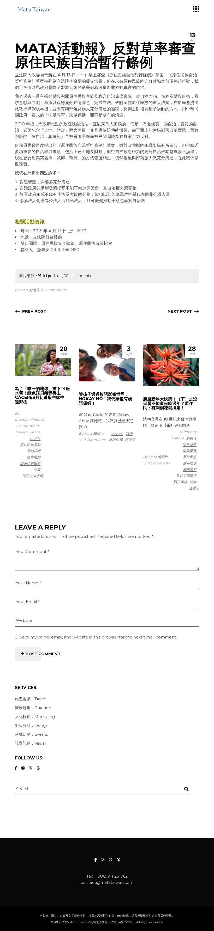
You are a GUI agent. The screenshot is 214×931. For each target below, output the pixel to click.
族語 (129, 433)
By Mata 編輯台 (91, 433)
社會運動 (33, 457)
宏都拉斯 (33, 451)
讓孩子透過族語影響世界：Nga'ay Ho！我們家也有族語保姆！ (105, 399)
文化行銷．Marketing (35, 716)
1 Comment (29, 426)
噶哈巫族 (190, 444)
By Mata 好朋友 (27, 290)
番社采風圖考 (186, 475)
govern (21, 432)
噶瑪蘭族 (190, 450)
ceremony (188, 432)
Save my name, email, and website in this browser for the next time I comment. (98, 637)
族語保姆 (115, 439)
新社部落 (190, 457)
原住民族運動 (30, 444)
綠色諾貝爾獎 (30, 463)
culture (178, 438)
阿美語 (130, 439)
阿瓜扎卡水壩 (33, 476)
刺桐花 (191, 438)
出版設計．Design (31, 725)
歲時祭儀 (190, 463)
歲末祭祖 (190, 469)
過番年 (194, 488)
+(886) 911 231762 (111, 876)
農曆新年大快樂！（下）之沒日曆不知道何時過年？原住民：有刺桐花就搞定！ (170, 403)
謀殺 (37, 469)
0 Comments (55, 290)
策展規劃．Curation (33, 707)
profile (35, 438)
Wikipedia (49, 275)
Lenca (35, 432)
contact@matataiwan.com (107, 882)
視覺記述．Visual (30, 743)
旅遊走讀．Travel (30, 698)
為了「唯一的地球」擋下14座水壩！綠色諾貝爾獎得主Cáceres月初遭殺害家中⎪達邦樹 (42, 395)
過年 (193, 482)
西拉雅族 (180, 482)
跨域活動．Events (31, 734)
